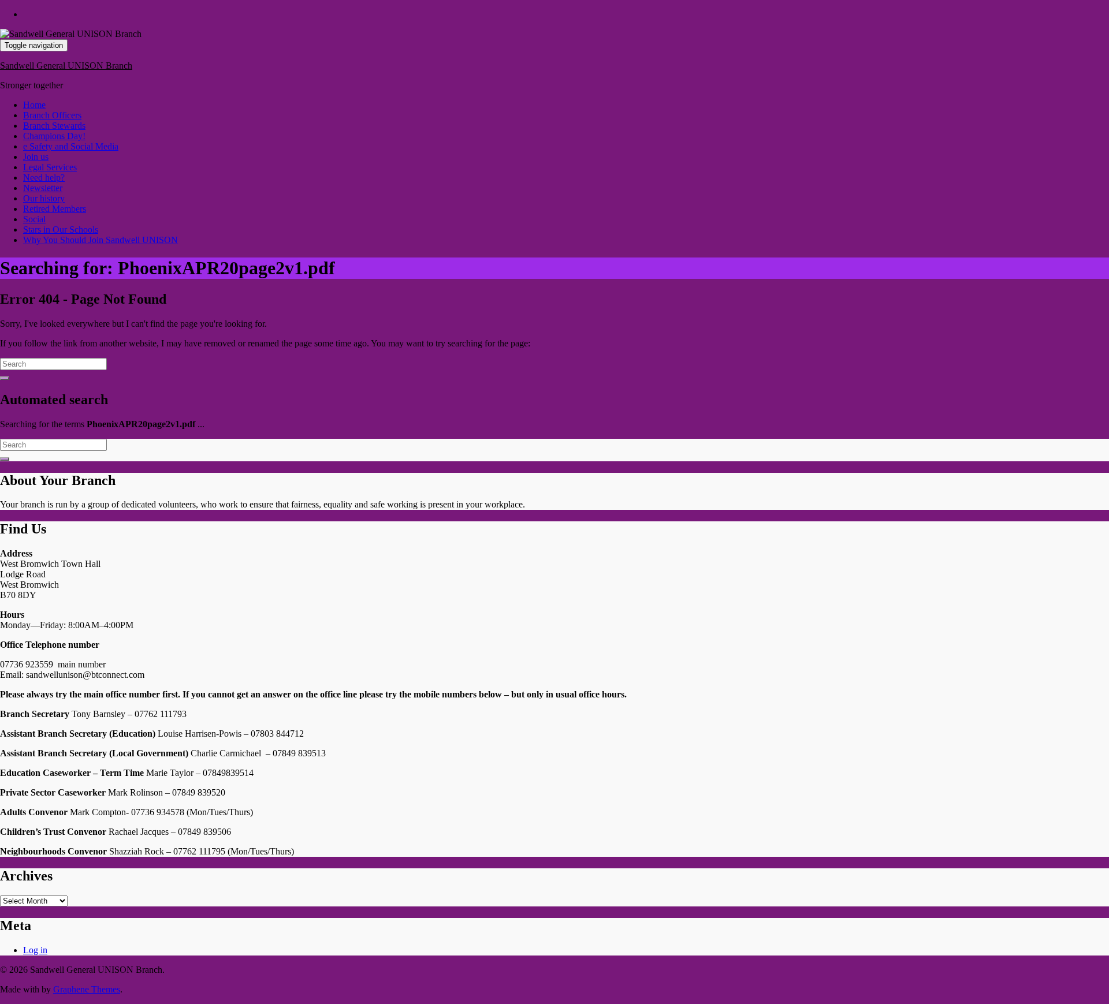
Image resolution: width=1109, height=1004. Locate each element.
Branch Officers (52, 115)
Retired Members (54, 209)
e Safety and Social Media (70, 146)
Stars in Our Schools (60, 229)
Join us (36, 157)
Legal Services (50, 167)
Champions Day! (54, 136)
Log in (35, 950)
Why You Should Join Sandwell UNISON (100, 240)
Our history (44, 198)
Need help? (44, 177)
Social (34, 219)
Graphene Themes (86, 989)
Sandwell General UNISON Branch (66, 65)
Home (34, 105)
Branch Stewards (54, 125)
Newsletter (42, 188)
